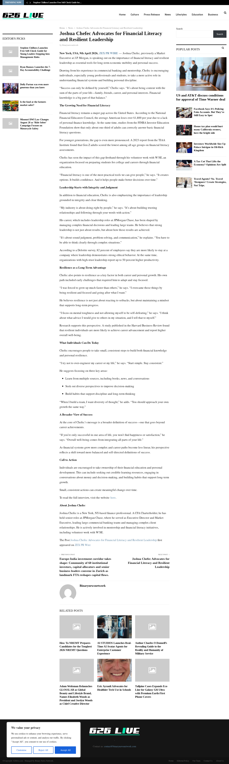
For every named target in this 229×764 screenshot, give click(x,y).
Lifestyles (181, 14)
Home (122, 14)
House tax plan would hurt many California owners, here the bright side (208, 129)
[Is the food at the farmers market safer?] (10, 105)
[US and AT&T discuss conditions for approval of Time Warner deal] (201, 74)
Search (179, 28)
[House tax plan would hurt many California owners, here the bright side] (184, 130)
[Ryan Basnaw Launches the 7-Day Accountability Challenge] (10, 71)
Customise (21, 750)
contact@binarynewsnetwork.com (120, 746)
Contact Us (208, 760)
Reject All (43, 750)
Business (213, 14)
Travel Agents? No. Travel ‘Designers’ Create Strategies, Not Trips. (210, 182)
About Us (220, 760)
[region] (43, 739)
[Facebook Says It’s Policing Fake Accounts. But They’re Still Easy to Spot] (184, 112)
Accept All (65, 750)
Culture (135, 14)
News (168, 14)
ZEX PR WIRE (108, 53)
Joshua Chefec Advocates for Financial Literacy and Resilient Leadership (114, 540)
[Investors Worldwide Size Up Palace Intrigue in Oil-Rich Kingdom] (184, 147)
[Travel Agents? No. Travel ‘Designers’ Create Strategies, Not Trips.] (184, 182)
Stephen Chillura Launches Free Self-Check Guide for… (57, 2)
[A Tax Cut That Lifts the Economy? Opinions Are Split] (184, 165)
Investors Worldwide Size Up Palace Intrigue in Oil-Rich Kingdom (209, 147)
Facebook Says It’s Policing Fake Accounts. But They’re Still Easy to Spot (209, 112)
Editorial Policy (183, 760)
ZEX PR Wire (83, 545)
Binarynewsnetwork (70, 45)
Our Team (196, 760)
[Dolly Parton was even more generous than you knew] (10, 88)
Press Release (152, 14)
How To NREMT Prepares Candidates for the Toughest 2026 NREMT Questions (76, 646)
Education (197, 14)
